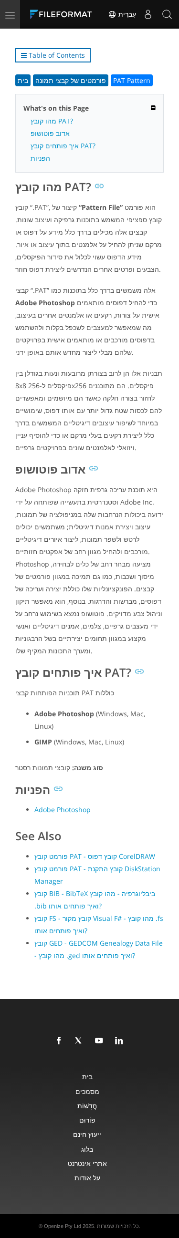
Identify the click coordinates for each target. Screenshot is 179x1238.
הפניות (40, 158)
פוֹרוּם (87, 1120)
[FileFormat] (63, 14)
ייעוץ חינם (87, 1134)
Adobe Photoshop (62, 809)
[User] (148, 14)
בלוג (87, 1149)
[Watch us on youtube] (101, 1041)
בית (23, 80)
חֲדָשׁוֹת (87, 1105)
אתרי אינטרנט (87, 1163)
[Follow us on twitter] (80, 1041)
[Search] (167, 14)
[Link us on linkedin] (121, 1041)
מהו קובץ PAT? (52, 120)
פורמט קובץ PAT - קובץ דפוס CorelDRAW (94, 856)
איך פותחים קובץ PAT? (63, 145)
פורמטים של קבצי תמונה (70, 80)
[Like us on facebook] (60, 1041)
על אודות (87, 1177)
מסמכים (87, 1091)
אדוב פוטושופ (50, 133)
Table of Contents (56, 55)
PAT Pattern (131, 80)
